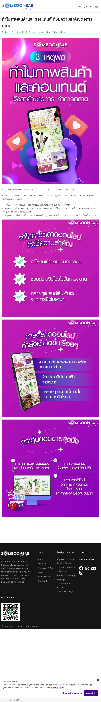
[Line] (87, 568)
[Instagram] (81, 573)
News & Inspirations (55, 32)
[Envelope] (93, 568)
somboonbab (38, 32)
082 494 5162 (86, 559)
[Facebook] (81, 568)
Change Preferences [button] (72, 693)
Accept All (91, 693)
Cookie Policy (57, 687)
